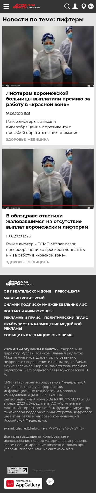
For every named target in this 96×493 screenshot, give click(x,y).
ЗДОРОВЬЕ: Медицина (27, 139)
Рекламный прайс (22, 318)
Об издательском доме (27, 291)
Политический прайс (66, 318)
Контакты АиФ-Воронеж (28, 311)
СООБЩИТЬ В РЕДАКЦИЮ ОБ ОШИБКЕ (38, 335)
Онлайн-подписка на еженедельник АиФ (45, 305)
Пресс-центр (67, 291)
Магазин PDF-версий (24, 298)
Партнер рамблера (44, 470)
